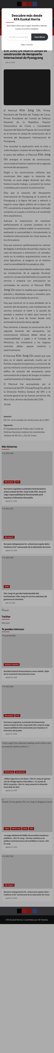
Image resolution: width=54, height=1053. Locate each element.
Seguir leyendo (27, 44)
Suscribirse (39, 37)
